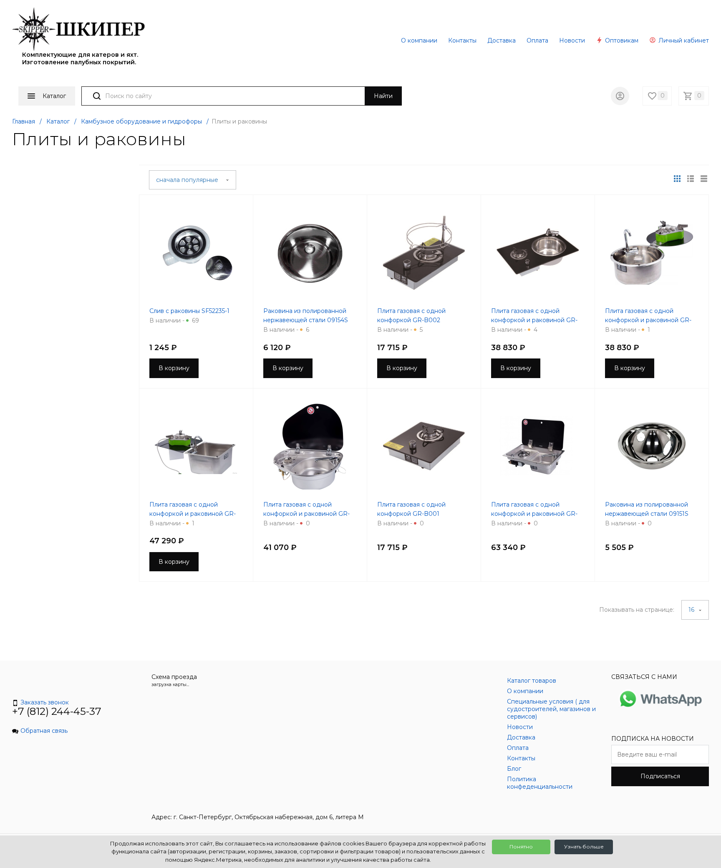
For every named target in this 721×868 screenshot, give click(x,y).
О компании (419, 40)
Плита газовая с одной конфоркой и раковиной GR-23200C (192, 514)
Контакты (462, 40)
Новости (572, 40)
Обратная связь (44, 730)
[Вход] (620, 96)
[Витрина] (677, 178)
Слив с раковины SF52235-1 (189, 311)
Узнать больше (584, 846)
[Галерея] (691, 178)
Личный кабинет (683, 40)
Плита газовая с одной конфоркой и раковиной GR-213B (534, 320)
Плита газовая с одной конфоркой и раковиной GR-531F (648, 320)
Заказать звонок (44, 702)
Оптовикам (620, 40)
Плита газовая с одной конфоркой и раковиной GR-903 (534, 514)
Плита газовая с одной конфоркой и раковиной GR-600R (306, 514)
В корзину (174, 368)
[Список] (704, 178)
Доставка (501, 40)
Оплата (537, 40)
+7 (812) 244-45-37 (56, 711)
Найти (383, 96)
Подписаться (660, 776)
